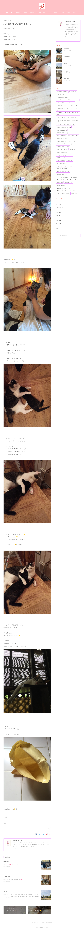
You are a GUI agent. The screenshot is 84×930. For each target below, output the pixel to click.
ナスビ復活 (66, 78)
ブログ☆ (18, 12)
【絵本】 (60, 182)
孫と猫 (5, 891)
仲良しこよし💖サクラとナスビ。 (11, 864)
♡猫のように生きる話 (63, 146)
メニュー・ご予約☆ (53, 12)
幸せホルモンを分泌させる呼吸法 (65, 166)
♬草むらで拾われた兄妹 (63, 94)
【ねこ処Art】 (71, 179)
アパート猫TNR (61, 135)
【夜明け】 (68, 182)
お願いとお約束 (66, 12)
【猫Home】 (9, 12)
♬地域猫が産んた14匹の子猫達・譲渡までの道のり (68, 113)
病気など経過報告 (62, 152)
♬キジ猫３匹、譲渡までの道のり (65, 124)
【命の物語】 (61, 179)
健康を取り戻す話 (62, 168)
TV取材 (69, 160)
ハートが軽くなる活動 (62, 177)
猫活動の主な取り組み (62, 138)
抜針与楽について (62, 174)
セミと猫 (66, 71)
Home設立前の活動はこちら (64, 155)
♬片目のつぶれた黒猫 (62, 97)
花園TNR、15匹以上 (62, 133)
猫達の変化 (6, 861)
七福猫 (25, 12)
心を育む (74, 177)
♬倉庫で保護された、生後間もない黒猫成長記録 (67, 120)
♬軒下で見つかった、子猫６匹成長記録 (67, 117)
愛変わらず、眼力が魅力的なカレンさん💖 (13, 879)
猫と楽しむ (72, 91)
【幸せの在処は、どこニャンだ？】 (66, 190)
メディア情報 (61, 160)
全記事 (74, 193)
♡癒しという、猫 (62, 149)
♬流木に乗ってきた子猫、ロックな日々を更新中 (67, 109)
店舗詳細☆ (33, 12)
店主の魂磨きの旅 (62, 163)
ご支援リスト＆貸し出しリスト (64, 157)
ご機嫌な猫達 (7, 876)
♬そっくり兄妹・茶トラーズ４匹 (65, 102)
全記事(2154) (6, 823)
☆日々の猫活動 (62, 130)
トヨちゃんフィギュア (63, 193)
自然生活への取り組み (63, 171)
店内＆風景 (42, 12)
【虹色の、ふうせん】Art (63, 188)
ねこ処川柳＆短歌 (62, 91)
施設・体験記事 (73, 135)
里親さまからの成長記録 (64, 127)
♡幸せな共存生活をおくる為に (65, 144)
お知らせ (72, 149)
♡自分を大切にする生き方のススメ (66, 141)
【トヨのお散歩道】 (62, 185)
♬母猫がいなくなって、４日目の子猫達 (67, 105)
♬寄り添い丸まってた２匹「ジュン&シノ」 (68, 100)
